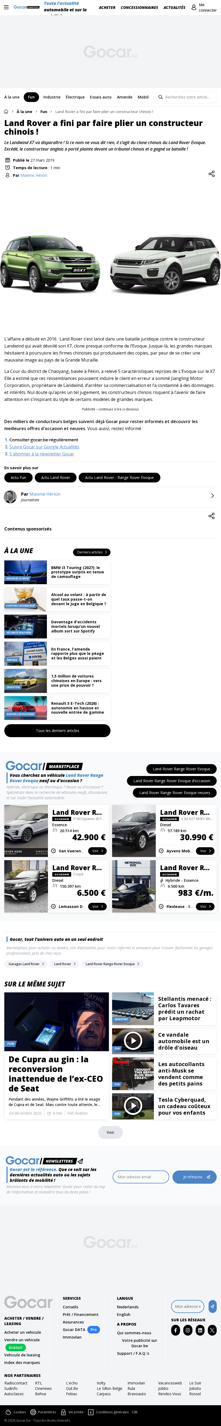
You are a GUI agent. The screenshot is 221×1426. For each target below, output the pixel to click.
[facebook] (175, 1330)
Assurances (73, 1322)
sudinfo (11, 1388)
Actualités (174, 7)
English (123, 1314)
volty (101, 1383)
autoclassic (14, 1393)
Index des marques (22, 1362)
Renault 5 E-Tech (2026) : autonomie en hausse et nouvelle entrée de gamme (77, 708)
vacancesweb (170, 1383)
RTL (38, 1383)
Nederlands (128, 1306)
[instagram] (187, 1330)
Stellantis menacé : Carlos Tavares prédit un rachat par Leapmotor (184, 1008)
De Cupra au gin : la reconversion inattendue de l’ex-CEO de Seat (56, 1074)
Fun (43, 111)
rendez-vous (169, 1393)
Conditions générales (112, 1412)
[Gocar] (28, 8)
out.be (72, 1388)
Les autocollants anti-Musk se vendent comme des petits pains (181, 1073)
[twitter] (212, 1330)
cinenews (43, 1388)
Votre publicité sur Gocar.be (139, 1343)
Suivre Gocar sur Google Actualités (44, 447)
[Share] (211, 174)
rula (131, 1388)
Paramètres (47, 1412)
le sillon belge (109, 1388)
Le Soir (195, 1383)
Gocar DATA (74, 1329)
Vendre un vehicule (22, 1339)
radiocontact (15, 1383)
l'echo (72, 1383)
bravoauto (136, 1393)
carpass (104, 1393)
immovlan (136, 1383)
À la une (24, 111)
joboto (195, 1388)
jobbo (163, 1388)
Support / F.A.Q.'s (133, 1353)
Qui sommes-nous (134, 1332)
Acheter (107, 7)
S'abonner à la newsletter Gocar (41, 454)
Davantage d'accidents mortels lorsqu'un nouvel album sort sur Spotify (75, 626)
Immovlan (72, 1337)
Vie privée (76, 1412)
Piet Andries (77, 1113)
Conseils (70, 1306)
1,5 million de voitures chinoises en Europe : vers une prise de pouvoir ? (76, 680)
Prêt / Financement (81, 1314)
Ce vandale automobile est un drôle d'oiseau (183, 1041)
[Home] (6, 111)
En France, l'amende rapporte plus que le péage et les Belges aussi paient (77, 653)
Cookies (19, 1412)
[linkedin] (200, 1330)
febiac (71, 1393)
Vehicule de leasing (22, 1354)
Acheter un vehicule (22, 1332)
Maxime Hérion (33, 175)
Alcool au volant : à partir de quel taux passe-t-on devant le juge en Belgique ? (78, 599)
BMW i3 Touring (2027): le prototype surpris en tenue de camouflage (77, 572)
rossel (195, 1393)
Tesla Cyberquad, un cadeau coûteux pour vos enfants (184, 1106)
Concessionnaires (139, 7)
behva (40, 1393)
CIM (134, 1412)
